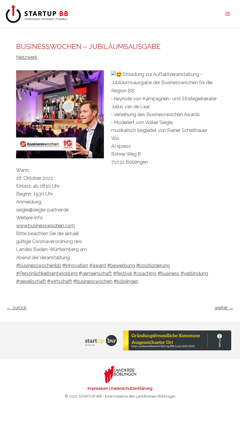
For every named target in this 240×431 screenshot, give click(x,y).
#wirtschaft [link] (59, 281)
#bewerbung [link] (121, 265)
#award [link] (97, 265)
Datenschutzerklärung (131, 388)
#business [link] (168, 273)
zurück (16, 307)
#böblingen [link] (126, 281)
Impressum (98, 388)
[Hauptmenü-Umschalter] (227, 14)
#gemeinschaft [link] (95, 273)
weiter (224, 307)
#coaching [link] (144, 273)
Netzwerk (26, 57)
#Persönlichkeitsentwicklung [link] (47, 273)
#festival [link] (122, 273)
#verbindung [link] (194, 273)
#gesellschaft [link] (31, 281)
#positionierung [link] (153, 265)
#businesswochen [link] (92, 281)
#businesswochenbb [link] (38, 265)
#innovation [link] (75, 265)
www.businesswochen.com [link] (45, 225)
